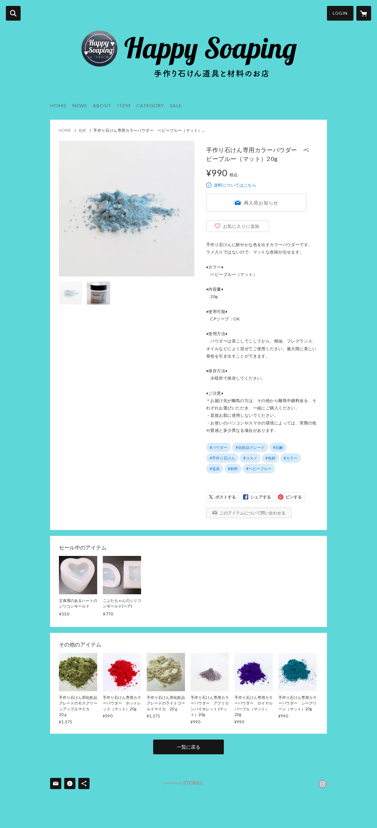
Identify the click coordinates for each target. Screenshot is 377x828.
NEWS (79, 105)
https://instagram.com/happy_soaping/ (322, 784)
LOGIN (340, 13)
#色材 (270, 458)
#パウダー (218, 447)
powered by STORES (183, 783)
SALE (176, 105)
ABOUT (102, 105)
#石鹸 (278, 447)
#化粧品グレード (250, 447)
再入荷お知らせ (261, 202)
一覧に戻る (188, 747)
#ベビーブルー (259, 468)
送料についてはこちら (235, 184)
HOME (58, 105)
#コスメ (250, 458)
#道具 (215, 468)
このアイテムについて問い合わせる (252, 512)
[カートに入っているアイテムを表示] (363, 13)
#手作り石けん (222, 458)
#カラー (290, 458)
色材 (82, 130)
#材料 (233, 468)
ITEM (123, 105)
